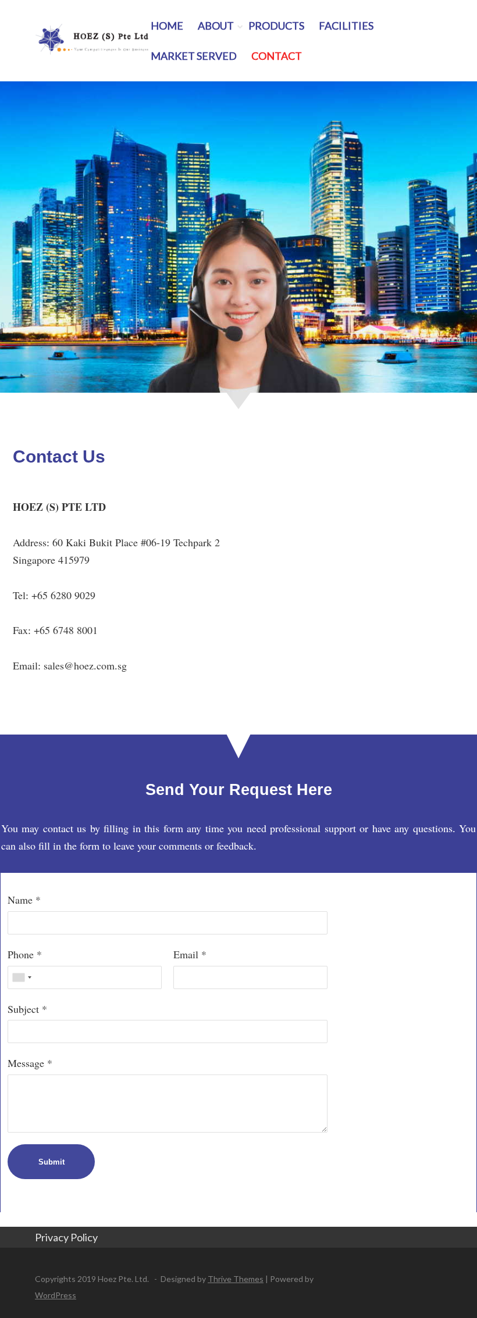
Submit (51, 1162)
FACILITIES (346, 25)
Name (20, 900)
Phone (21, 954)
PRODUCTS (276, 25)
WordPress (55, 1295)
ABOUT (216, 25)
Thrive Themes (236, 1279)
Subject (23, 1009)
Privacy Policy (67, 1237)
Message (26, 1063)
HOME (167, 25)
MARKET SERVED (194, 55)
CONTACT (276, 55)
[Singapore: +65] (21, 977)
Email (185, 954)
